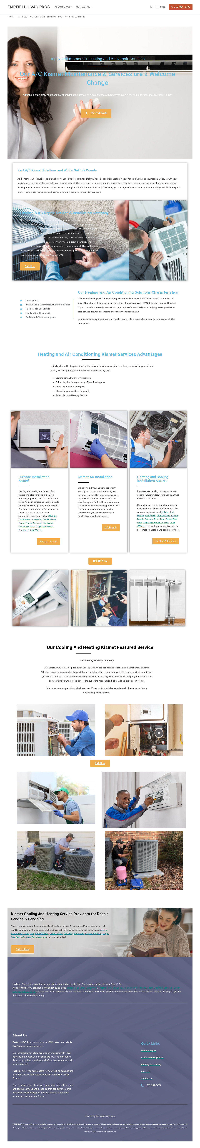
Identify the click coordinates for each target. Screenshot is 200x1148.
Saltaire (53, 516)
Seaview (37, 523)
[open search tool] (151, 7)
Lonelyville (36, 519)
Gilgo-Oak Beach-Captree (156, 522)
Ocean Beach (25, 523)
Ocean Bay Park (26, 526)
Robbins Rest (49, 519)
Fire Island (47, 523)
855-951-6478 (181, 7)
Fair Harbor (24, 519)
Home (11, 17)
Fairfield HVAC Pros (29, 7)
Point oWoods (34, 530)
